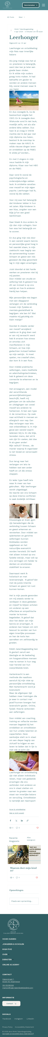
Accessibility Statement (24, 1027)
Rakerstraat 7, (8, 979)
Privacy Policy (7, 1027)
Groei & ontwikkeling (17, 809)
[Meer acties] (37, 30)
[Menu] (43, 5)
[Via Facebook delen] (10, 820)
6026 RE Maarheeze (11, 981)
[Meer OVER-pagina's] (8, 954)
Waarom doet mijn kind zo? (23, 869)
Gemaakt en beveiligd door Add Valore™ (18, 1034)
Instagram (18, 1019)
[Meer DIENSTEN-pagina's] (13, 959)
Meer (21, 17)
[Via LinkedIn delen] (22, 820)
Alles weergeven (31, 839)
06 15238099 (8, 985)
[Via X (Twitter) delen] (16, 820)
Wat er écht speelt (16, 813)
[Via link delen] (27, 820)
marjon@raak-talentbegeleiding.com (17, 988)
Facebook (6, 1019)
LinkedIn (30, 1019)
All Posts (10, 17)
